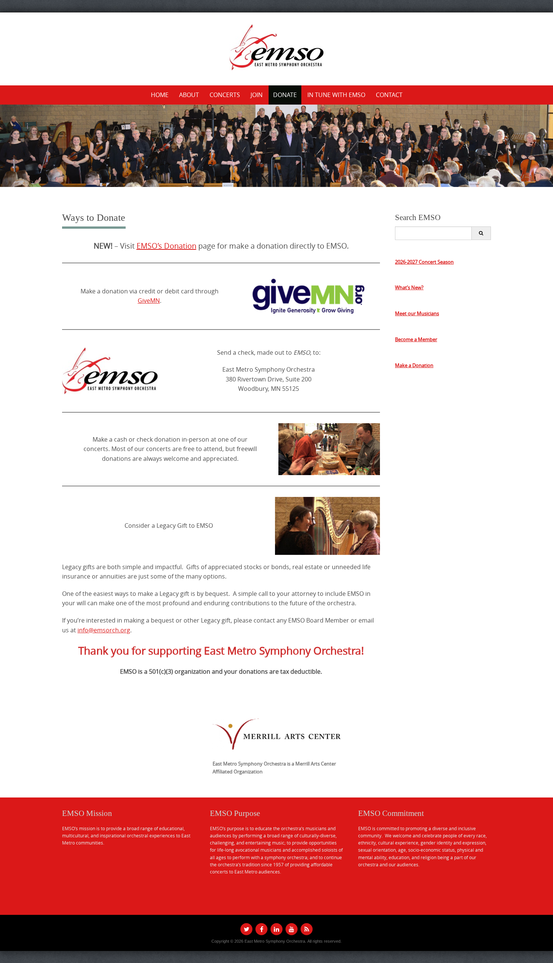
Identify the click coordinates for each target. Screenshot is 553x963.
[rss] (307, 929)
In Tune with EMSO (336, 95)
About (189, 95)
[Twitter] (246, 929)
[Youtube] (292, 929)
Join (257, 95)
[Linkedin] (276, 929)
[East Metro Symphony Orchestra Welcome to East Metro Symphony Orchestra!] (276, 47)
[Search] (481, 233)
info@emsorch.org (103, 630)
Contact (389, 95)
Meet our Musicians (417, 313)
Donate (285, 95)
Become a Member (416, 339)
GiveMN (149, 300)
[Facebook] (261, 929)
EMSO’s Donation (166, 246)
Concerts (225, 95)
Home (160, 95)
